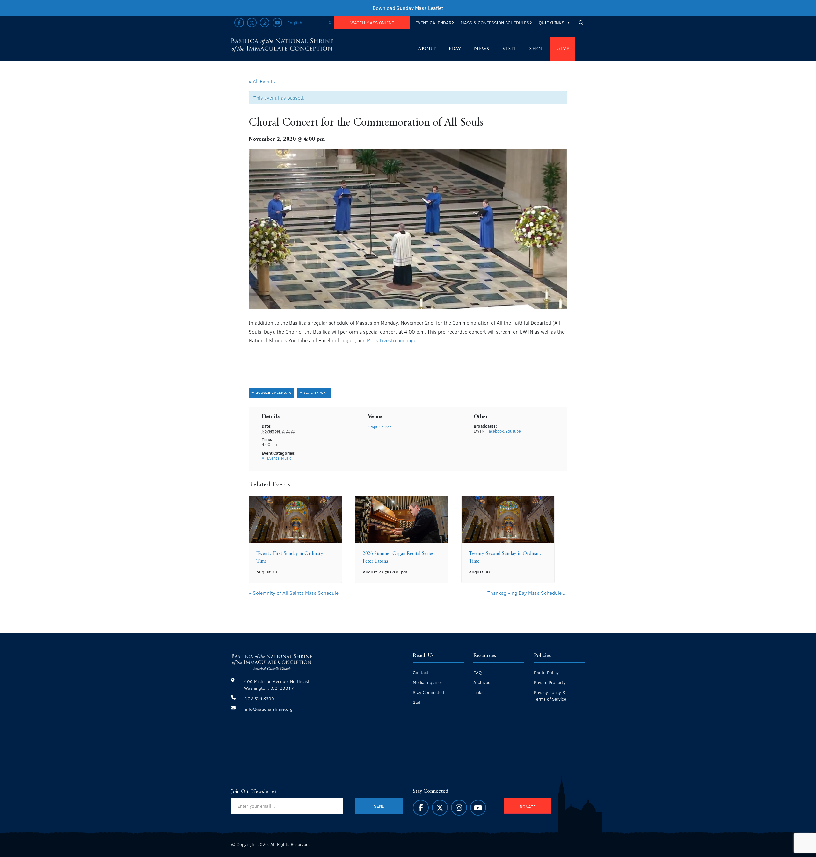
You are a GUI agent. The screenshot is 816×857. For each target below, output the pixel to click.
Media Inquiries (428, 682)
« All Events (262, 81)
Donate (528, 806)
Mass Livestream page (391, 340)
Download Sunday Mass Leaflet (408, 7)
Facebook (495, 431)
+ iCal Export (314, 392)
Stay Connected (428, 692)
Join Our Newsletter (254, 792)
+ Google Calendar (271, 392)
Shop (536, 49)
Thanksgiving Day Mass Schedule (526, 592)
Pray (454, 49)
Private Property (549, 682)
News (481, 49)
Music (286, 458)
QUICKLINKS (551, 22)
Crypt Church (379, 427)
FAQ (477, 672)
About (427, 49)
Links (478, 692)
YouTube (513, 431)
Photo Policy (546, 672)
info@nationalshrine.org (269, 709)
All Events (270, 458)
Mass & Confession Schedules (495, 22)
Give (563, 49)
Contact (420, 672)
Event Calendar (433, 22)
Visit (509, 49)
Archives (481, 682)
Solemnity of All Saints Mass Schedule (294, 592)
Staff (417, 702)
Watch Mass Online (372, 22)
